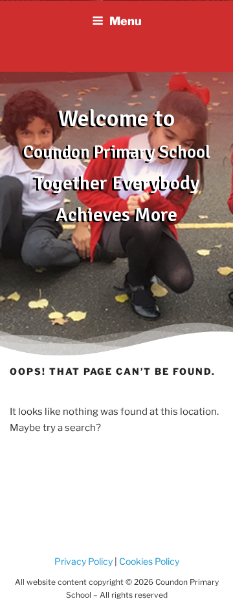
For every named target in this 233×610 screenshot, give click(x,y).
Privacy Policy (83, 561)
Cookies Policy (148, 561)
